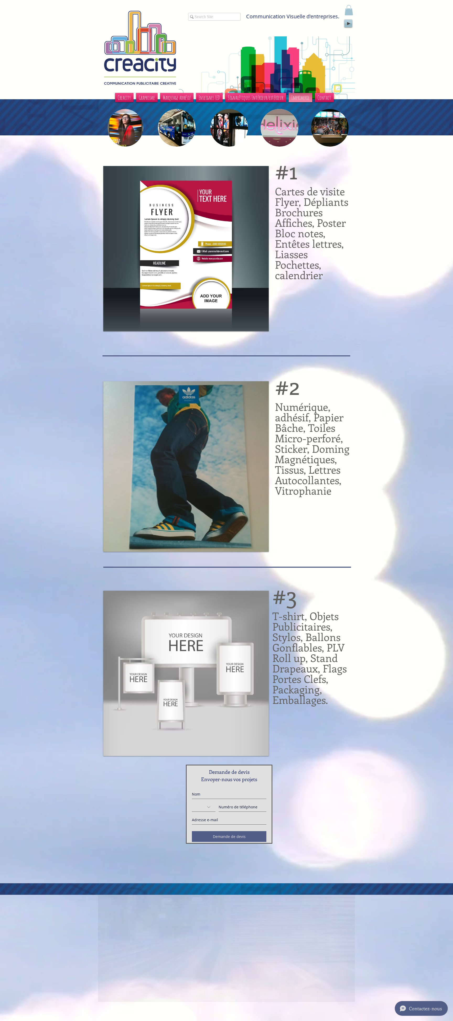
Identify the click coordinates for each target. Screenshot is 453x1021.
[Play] (348, 23)
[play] (260, 323)
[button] (348, 10)
